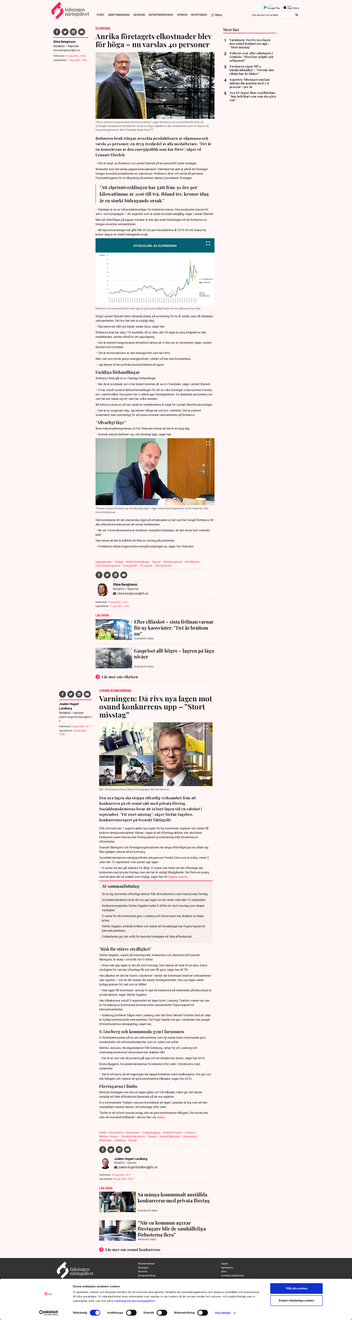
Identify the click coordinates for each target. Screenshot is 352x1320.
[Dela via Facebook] (56, 31)
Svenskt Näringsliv (170, 1136)
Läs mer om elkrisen (120, 676)
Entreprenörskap (161, 14)
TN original (146, 565)
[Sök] (296, 15)
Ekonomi (139, 14)
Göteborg (120, 1140)
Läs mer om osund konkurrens (132, 1249)
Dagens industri (178, 877)
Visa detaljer (223, 1312)
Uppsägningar (104, 561)
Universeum (190, 1136)
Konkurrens (133, 1132)
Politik (103, 1132)
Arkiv (224, 1271)
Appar (224, 1263)
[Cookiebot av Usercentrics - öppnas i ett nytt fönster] (49, 1313)
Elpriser (157, 561)
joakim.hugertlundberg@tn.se (75, 718)
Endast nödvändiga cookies (296, 1300)
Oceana (152, 1136)
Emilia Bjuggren (151, 1132)
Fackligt (119, 561)
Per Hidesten (192, 561)
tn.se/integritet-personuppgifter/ (133, 1300)
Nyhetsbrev (199, 14)
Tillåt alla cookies (296, 1288)
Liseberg (190, 1132)
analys (161, 1117)
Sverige (132, 1140)
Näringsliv (143, 1267)
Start (100, 14)
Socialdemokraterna (133, 1136)
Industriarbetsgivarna (108, 565)
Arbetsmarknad (119, 14)
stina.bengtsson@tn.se (66, 50)
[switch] (131, 1313)
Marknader (105, 1140)
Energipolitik (130, 565)
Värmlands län (163, 565)
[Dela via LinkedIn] (73, 31)
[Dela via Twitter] (65, 31)
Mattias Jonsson (109, 1136)
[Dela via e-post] (81, 31)
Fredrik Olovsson (173, 1132)
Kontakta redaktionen (232, 1275)
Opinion (182, 14)
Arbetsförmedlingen (138, 561)
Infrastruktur (116, 1132)
